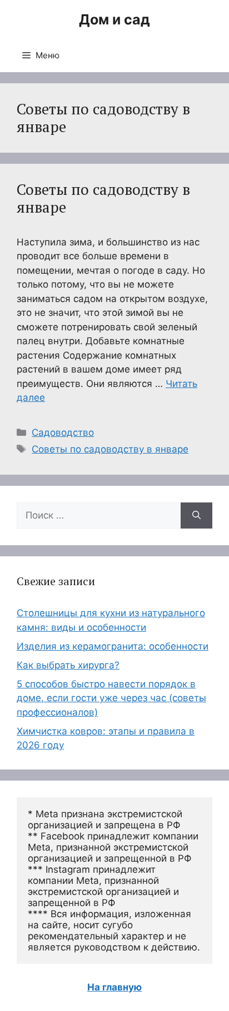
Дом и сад (114, 19)
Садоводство (63, 432)
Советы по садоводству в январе (103, 198)
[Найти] (196, 515)
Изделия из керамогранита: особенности (112, 646)
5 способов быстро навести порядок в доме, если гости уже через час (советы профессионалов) (111, 698)
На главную (114, 987)
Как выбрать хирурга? (68, 665)
